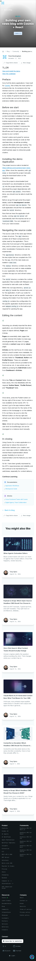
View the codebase (9, 74)
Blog (8, 51)
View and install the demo (11, 71)
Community (15, 51)
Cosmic (7, 85)
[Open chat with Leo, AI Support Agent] (32, 957)
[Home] (3, 51)
